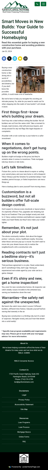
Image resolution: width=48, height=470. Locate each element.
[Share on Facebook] (4, 58)
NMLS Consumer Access (24, 361)
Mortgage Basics (24, 432)
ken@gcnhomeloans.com (24, 382)
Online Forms (24, 437)
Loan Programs (24, 422)
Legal (24, 395)
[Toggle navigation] (43, 4)
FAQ (24, 442)
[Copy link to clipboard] (25, 58)
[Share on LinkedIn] (15, 58)
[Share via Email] (20, 58)
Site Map (24, 409)
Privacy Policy (24, 400)
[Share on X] (9, 58)
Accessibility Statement (24, 404)
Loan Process (24, 427)
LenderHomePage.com (31, 467)
